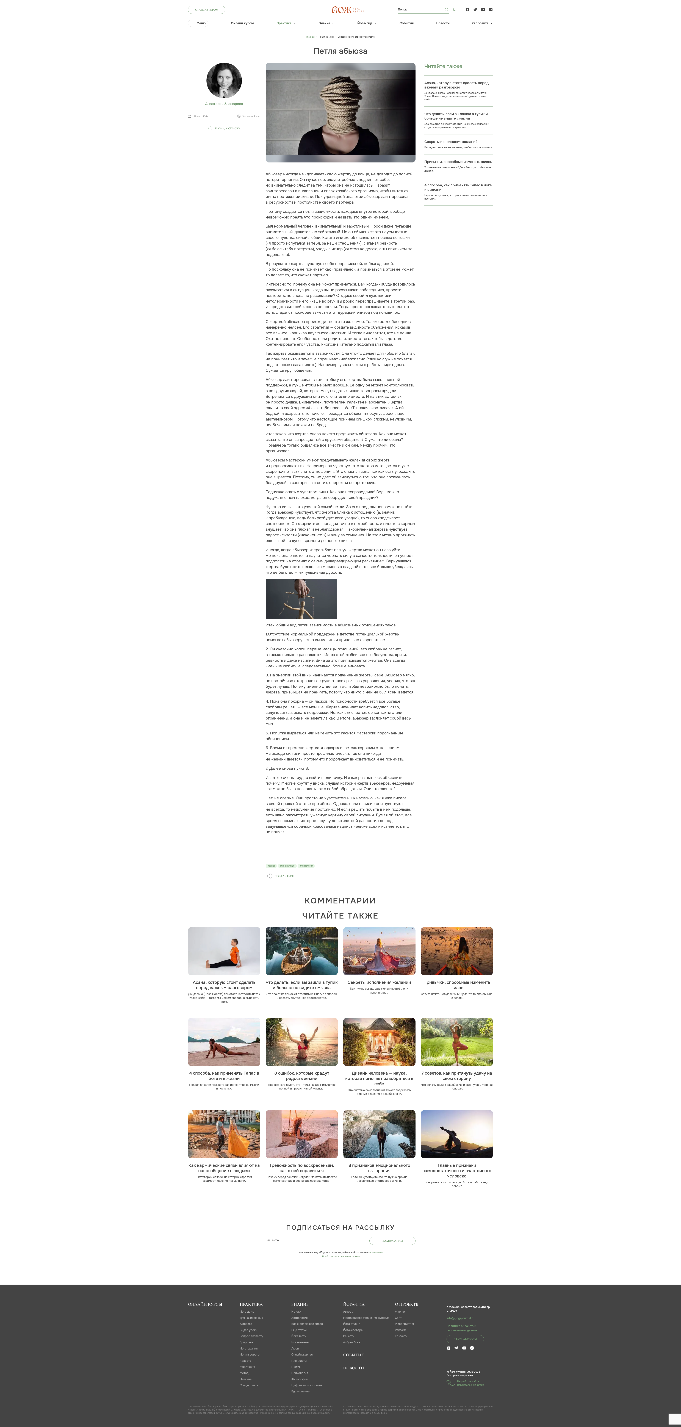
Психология (299, 1373)
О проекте (480, 23)
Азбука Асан (351, 1342)
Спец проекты (249, 1385)
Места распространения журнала (366, 1318)
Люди (295, 1348)
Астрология (299, 1318)
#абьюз (271, 865)
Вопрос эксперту (251, 1336)
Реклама (400, 1330)
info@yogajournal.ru (460, 1318)
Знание (324, 23)
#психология (306, 865)
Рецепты (349, 1336)
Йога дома (247, 1311)
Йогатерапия (249, 1348)
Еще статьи (299, 1330)
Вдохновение (300, 1391)
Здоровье (246, 1342)
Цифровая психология (307, 1385)
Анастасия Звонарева (224, 104)
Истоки (296, 1311)
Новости (443, 23)
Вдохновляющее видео (307, 1324)
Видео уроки (248, 1330)
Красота (245, 1361)
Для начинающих (251, 1318)
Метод (244, 1373)
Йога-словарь (352, 1330)
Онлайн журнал (302, 1354)
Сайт (398, 1318)
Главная (310, 36)
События (407, 23)
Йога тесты (298, 1336)
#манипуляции (287, 865)
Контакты (401, 1336)
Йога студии (351, 1324)
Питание (245, 1379)
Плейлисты (299, 1361)
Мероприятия (404, 1324)
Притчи (296, 1367)
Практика (283, 23)
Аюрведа (246, 1324)
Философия (299, 1379)
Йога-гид (364, 23)
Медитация (247, 1367)
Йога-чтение (300, 1342)
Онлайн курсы (242, 23)
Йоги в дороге (249, 1354)
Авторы (348, 1311)
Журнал (400, 1311)
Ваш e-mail (273, 1240)
